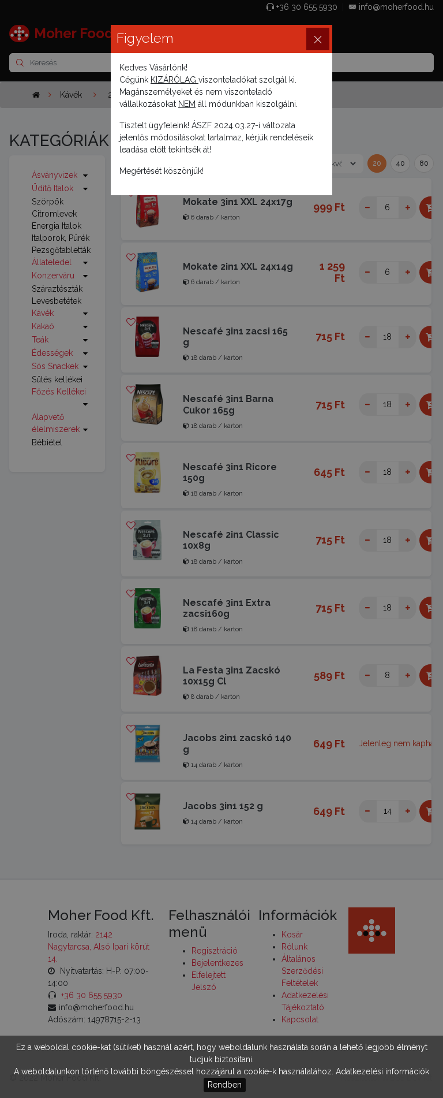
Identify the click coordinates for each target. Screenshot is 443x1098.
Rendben (225, 1084)
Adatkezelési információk (382, 1071)
